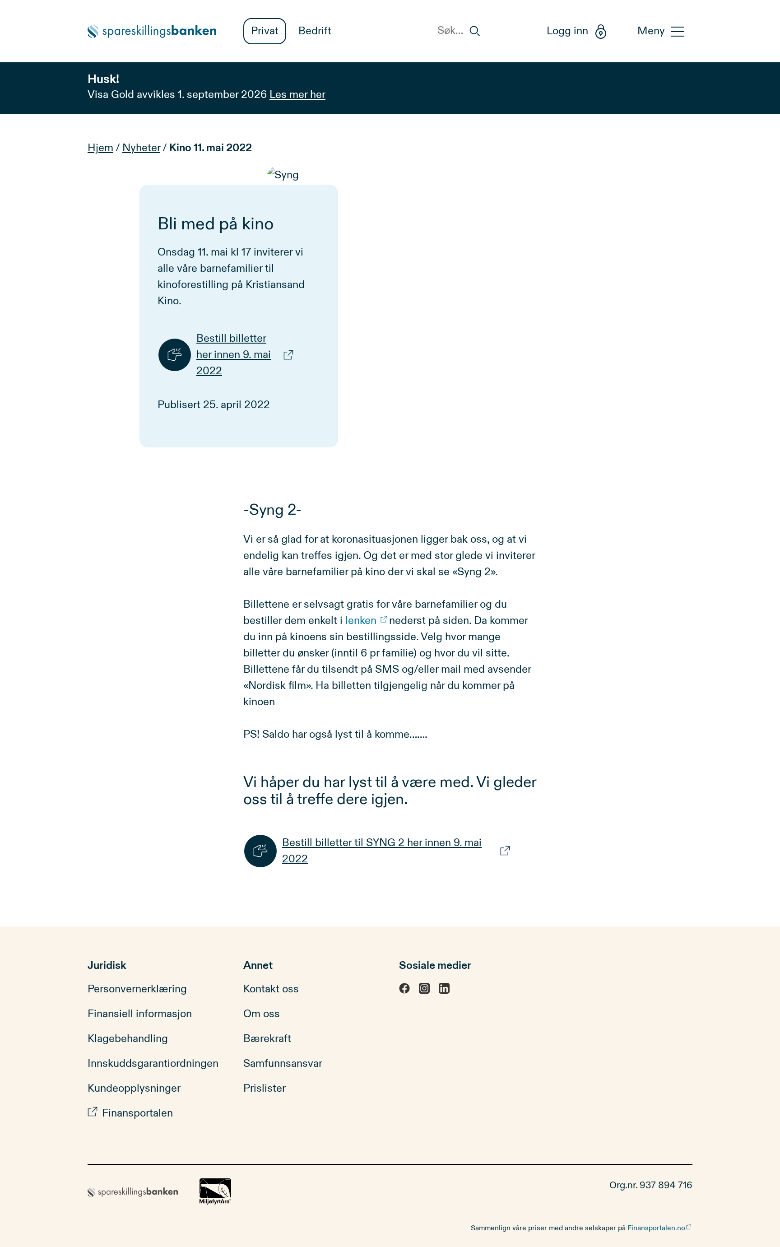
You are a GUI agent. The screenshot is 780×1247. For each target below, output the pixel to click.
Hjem (100, 148)
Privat (265, 31)
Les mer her (297, 95)
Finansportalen (137, 1113)
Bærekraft (267, 1039)
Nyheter (141, 148)
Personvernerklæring (137, 989)
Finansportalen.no (656, 1228)
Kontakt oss (271, 989)
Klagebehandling (128, 1039)
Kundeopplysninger (134, 1088)
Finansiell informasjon (140, 1014)
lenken (362, 621)
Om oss (261, 1014)
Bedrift (314, 31)
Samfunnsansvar (282, 1063)
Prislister (264, 1088)
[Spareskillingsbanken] (156, 31)
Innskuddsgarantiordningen (153, 1063)
